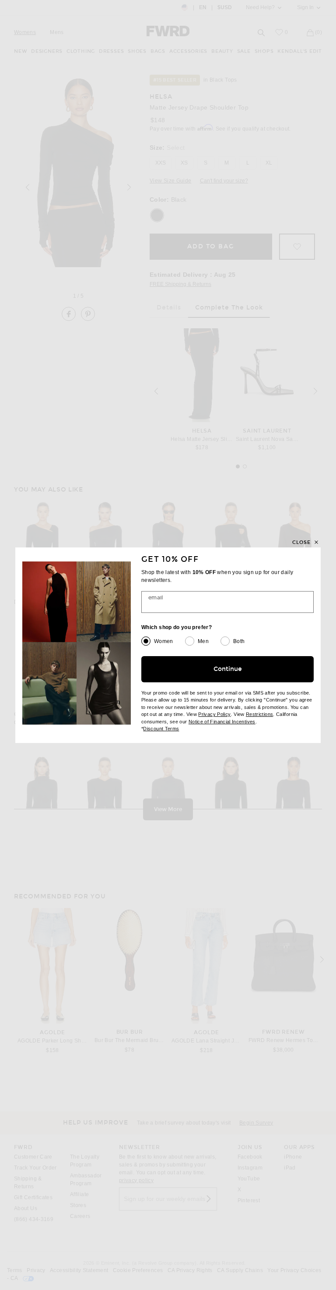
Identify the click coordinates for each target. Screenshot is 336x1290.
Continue (228, 669)
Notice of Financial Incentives (222, 721)
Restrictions (259, 714)
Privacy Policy (214, 714)
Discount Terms (161, 728)
